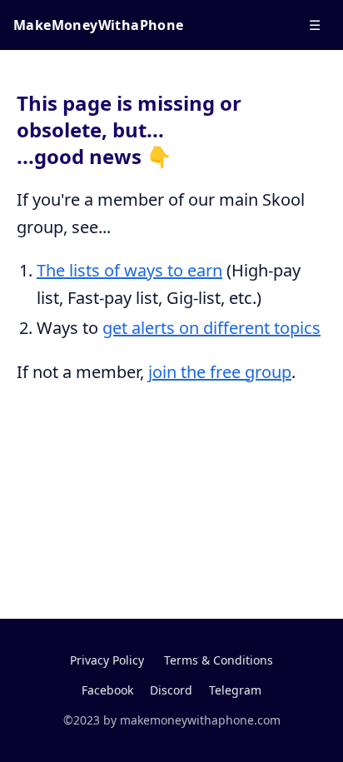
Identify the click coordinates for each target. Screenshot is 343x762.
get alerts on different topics (211, 327)
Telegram (235, 690)
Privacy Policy (107, 660)
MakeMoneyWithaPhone (98, 25)
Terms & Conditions (218, 660)
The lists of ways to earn (129, 270)
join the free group (219, 372)
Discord (171, 690)
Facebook (107, 690)
